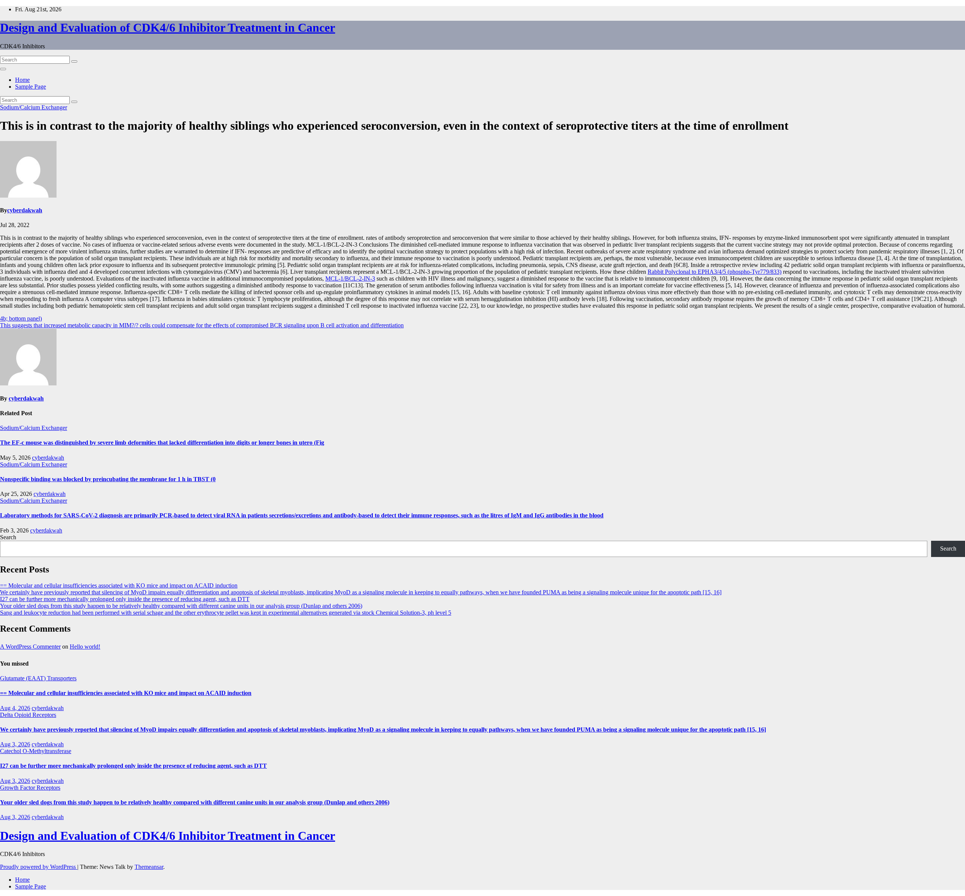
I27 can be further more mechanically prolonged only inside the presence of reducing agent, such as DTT (125, 599)
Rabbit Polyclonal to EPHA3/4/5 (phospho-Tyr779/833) (714, 271)
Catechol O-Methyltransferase (35, 751)
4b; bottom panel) (21, 318)
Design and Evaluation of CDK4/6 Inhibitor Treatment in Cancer (167, 27)
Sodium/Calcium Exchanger (33, 107)
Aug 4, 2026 (15, 708)
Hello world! (85, 646)
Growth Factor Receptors (30, 787)
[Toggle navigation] (3, 69)
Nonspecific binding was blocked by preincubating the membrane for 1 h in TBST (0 (108, 479)
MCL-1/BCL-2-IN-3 (350, 278)
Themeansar (149, 867)
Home (22, 80)
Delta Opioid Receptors (28, 715)
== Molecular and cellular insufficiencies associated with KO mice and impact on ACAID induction (118, 585)
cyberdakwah (24, 210)
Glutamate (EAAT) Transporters (38, 678)
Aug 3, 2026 (15, 744)
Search (8, 537)
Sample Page (30, 86)
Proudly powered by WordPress (38, 867)
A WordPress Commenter (30, 646)
